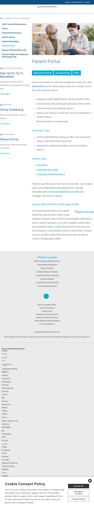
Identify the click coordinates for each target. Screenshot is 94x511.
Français (5, 385)
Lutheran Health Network (73, 2)
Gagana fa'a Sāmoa (9, 463)
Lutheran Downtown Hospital (47, 275)
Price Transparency (47, 324)
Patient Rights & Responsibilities (47, 321)
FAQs (76, 73)
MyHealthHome (39, 86)
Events (5, 28)
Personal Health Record (61, 192)
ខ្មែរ (3, 431)
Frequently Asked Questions (51, 174)
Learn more (61, 227)
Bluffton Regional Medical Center (47, 261)
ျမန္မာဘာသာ (7, 364)
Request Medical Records (14, 50)
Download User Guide (47, 170)
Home (2, 18)
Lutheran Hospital (47, 279)
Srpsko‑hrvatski (8, 466)
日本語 (4, 414)
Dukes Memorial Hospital (47, 265)
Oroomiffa (6, 379)
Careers (87, 2)
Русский (5, 460)
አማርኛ (4, 354)
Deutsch (5, 391)
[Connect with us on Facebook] (46, 296)
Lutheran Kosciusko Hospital (47, 283)
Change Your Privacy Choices (47, 314)
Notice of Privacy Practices (47, 318)
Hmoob (4, 401)
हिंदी (3, 398)
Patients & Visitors (12, 18)
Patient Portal (8, 45)
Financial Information (11, 33)
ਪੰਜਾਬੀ (4, 453)
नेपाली (4, 437)
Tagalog (5, 476)
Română (5, 457)
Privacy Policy (47, 311)
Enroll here (42, 165)
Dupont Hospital (47, 268)
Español (5, 469)
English (4, 351)
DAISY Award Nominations (14, 24)
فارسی (4, 444)
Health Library (8, 37)
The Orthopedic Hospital (47, 286)
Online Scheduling (10, 41)
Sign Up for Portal (42, 73)
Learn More (5, 94)
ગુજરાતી (4, 395)
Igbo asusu (6, 404)
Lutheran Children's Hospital (47, 272)
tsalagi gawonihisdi (9, 369)
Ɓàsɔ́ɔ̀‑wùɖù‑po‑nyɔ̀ (10, 421)
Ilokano (4, 408)
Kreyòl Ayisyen (7, 388)
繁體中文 (5, 372)
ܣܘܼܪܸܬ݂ (4, 473)
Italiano (5, 411)
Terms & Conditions (47, 308)
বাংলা (3, 360)
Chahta (5, 375)
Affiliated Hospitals (47, 257)
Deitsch (5, 440)
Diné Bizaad (6, 434)
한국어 (4, 417)
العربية (4, 357)
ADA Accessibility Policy (47, 305)
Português (6, 450)
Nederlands (6, 382)
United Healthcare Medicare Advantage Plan (15, 55)
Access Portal (63, 73)
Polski (4, 447)
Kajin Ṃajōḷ (6, 427)
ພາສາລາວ (5, 424)
